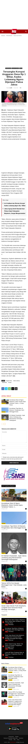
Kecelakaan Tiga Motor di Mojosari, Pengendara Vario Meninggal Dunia (16, 410)
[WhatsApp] (9, 388)
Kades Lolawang (16, 380)
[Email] (12, 388)
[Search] (26, 31)
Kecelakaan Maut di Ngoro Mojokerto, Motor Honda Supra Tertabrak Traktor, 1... (12, 505)
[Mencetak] (16, 388)
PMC (15, 739)
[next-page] (5, 424)
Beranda (3, 35)
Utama (21, 68)
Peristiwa (3, 403)
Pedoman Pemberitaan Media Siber (11, 738)
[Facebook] (2, 388)
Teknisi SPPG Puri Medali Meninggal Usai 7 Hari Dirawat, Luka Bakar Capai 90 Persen (16, 693)
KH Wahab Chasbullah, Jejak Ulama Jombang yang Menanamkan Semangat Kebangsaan (13, 557)
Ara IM (11, 87)
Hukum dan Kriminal (18, 35)
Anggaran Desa (9, 380)
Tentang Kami (11, 736)
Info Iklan (10, 739)
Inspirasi (3, 419)
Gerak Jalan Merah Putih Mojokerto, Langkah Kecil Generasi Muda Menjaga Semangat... (13, 607)
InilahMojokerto (13, 742)
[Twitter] (6, 388)
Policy (18, 739)
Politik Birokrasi (9, 35)
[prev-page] (2, 424)
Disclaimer (21, 738)
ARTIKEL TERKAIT (6, 396)
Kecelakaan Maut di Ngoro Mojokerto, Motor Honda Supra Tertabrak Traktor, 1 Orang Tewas (17, 669)
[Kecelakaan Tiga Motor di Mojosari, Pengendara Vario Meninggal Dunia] (5, 410)
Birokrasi (3, 603)
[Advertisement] (14, 15)
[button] (2, 31)
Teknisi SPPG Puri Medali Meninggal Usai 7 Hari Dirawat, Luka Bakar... (13, 585)
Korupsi (9, 382)
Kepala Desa (4, 382)
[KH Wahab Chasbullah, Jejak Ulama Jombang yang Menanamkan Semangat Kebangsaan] (5, 417)
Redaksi (16, 736)
